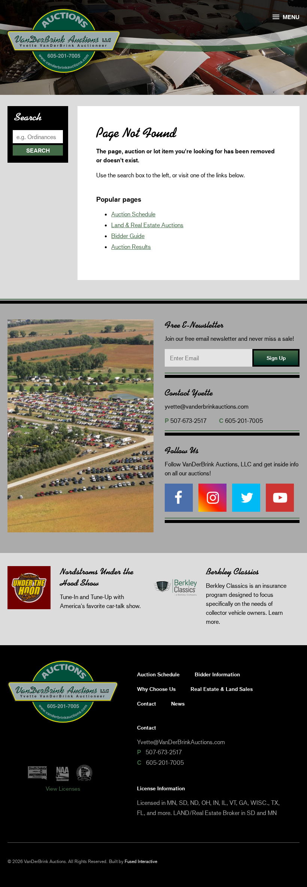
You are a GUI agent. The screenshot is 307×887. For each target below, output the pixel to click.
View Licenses (63, 788)
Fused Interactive (141, 861)
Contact (146, 703)
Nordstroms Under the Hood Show (96, 577)
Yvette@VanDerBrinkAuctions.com (181, 741)
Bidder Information (217, 674)
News (178, 703)
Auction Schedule (133, 213)
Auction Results (131, 246)
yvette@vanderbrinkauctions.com (207, 406)
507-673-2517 (188, 420)
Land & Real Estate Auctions (147, 224)
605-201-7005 (244, 420)
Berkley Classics (232, 571)
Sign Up (276, 358)
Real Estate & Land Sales (222, 689)
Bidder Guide (128, 235)
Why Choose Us (156, 689)
